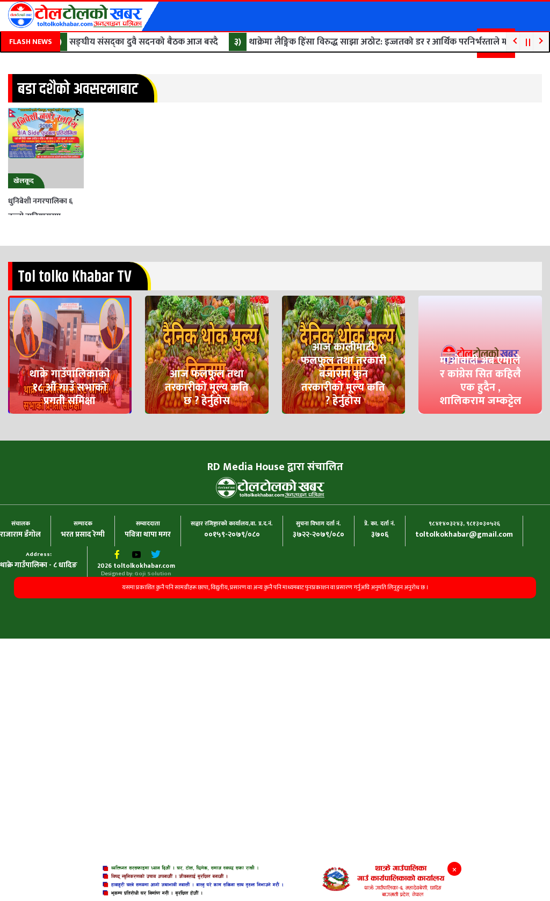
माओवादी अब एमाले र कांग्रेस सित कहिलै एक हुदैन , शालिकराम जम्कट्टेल (480, 431)
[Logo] (75, 15)
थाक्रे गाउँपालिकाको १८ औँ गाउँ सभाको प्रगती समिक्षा (70, 431)
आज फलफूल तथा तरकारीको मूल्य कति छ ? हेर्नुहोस (206, 431)
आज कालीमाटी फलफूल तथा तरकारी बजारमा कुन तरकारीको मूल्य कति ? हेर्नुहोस (343, 425)
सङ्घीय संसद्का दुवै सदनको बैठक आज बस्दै (131, 41)
